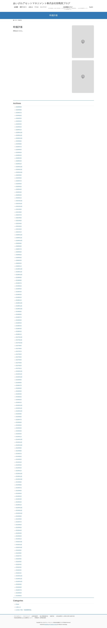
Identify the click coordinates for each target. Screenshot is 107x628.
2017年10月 (19, 342)
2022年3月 (19, 192)
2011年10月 (19, 547)
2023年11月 (19, 135)
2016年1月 (19, 402)
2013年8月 (19, 484)
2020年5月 (19, 254)
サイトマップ (26, 616)
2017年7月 (19, 351)
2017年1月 (19, 368)
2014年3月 (19, 465)
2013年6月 (19, 490)
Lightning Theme (53, 624)
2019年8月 (19, 280)
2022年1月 (19, 198)
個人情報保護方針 (44, 616)
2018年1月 (19, 334)
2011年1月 (18, 573)
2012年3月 (19, 533)
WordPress (47, 624)
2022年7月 (19, 180)
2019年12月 (19, 269)
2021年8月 (19, 212)
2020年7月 (19, 249)
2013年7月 (19, 487)
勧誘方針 (52, 616)
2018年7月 (19, 317)
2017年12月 (19, 337)
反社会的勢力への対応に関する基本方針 (65, 616)
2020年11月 (19, 237)
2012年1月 (19, 538)
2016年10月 (19, 377)
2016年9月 (19, 379)
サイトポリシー (17, 616)
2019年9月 (19, 277)
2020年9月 (19, 243)
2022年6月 (19, 183)
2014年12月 (19, 439)
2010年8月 (19, 587)
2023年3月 (19, 158)
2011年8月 (18, 553)
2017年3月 (19, 362)
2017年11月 (19, 340)
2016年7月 (19, 385)
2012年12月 (19, 507)
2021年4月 (19, 223)
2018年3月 (19, 328)
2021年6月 (19, 217)
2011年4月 (18, 564)
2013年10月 (19, 479)
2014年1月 (19, 470)
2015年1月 (19, 436)
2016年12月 (19, 371)
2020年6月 (19, 252)
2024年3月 (19, 124)
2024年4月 (19, 121)
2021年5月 (19, 220)
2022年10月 (19, 172)
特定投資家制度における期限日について (23, 617)
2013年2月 (19, 502)
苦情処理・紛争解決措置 (40, 617)
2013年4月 (19, 496)
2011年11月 (19, 544)
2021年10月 (19, 206)
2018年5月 (19, 323)
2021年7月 (19, 215)
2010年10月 (19, 581)
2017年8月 (19, 348)
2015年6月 (19, 422)
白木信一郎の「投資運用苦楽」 (24, 610)
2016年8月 (19, 382)
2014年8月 (19, 450)
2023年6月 (19, 149)
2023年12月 (19, 132)
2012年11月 (19, 510)
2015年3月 (19, 431)
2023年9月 (19, 141)
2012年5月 (19, 527)
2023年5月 (19, 152)
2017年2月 (19, 365)
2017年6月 (19, 354)
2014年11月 (19, 442)
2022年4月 (19, 189)
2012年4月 (19, 530)
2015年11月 (19, 408)
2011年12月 (19, 541)
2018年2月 (19, 331)
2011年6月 (18, 558)
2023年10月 (19, 138)
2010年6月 (19, 592)
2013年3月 (19, 499)
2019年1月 (19, 300)
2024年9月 (19, 107)
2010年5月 (19, 595)
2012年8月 (19, 519)
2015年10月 (19, 411)
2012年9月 (19, 516)
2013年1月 (19, 504)
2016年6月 (19, 388)
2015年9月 (19, 413)
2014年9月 (19, 448)
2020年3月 (19, 260)
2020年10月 (19, 240)
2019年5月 (19, 288)
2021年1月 (19, 232)
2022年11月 (19, 169)
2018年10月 (19, 308)
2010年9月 (19, 584)
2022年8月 (19, 178)
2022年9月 (19, 175)
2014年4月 (19, 462)
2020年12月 (19, 234)
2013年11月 (19, 476)
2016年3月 (19, 396)
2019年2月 (19, 297)
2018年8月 (19, 314)
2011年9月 (18, 550)
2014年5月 (19, 459)
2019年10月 (19, 274)
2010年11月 (19, 578)
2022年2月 (19, 195)
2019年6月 (19, 286)
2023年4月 (19, 155)
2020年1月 (19, 266)
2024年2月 (19, 126)
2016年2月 (19, 399)
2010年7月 (19, 590)
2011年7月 (18, 556)
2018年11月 (19, 306)
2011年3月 (18, 567)
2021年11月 (19, 203)
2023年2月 (19, 161)
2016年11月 (19, 374)
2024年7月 (19, 112)
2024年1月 (19, 129)
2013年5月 (19, 493)
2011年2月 (18, 570)
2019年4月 (19, 291)
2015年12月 (19, 405)
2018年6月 (19, 320)
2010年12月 (19, 575)
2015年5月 (19, 425)
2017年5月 (19, 357)
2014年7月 (19, 453)
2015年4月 (19, 428)
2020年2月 (19, 263)
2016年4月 (19, 394)
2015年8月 (19, 416)
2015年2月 (19, 433)
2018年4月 (19, 325)
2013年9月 (19, 482)
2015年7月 (19, 419)
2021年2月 (19, 229)
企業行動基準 (35, 616)
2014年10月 (19, 445)
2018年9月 (19, 311)
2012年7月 (19, 521)
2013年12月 (19, 473)
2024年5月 (19, 118)
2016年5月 (19, 391)
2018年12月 (19, 303)
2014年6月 (19, 456)
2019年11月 (19, 271)
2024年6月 (19, 115)
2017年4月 (19, 359)
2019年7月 (19, 283)
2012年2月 (19, 536)
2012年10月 (19, 513)
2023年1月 (19, 163)
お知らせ (18, 607)
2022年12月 (19, 166)
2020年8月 (19, 246)
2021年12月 (19, 200)
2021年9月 (19, 209)
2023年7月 (19, 146)
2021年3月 (19, 226)
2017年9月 (19, 345)
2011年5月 (18, 561)
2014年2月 (19, 467)
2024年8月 (19, 109)
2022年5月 (19, 186)
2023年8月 (19, 144)
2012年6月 (19, 524)
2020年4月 (19, 257)
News (17, 604)
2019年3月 (19, 294)
